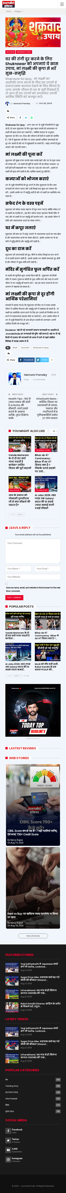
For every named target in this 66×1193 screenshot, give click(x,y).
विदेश (7, 1105)
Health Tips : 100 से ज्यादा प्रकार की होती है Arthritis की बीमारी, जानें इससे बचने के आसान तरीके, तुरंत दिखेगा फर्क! (19, 408)
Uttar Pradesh (11, 1098)
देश (11, 450)
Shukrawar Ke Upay (41, 348)
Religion (10, 52)
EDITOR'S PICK (11, 1092)
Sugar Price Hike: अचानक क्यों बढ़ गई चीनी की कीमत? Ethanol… (40, 979)
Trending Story (24, 52)
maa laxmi (25, 348)
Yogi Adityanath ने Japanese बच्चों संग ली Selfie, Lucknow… (39, 965)
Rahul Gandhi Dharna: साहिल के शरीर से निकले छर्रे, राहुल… (40, 1005)
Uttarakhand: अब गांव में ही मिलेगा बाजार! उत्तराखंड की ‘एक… (39, 992)
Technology (42, 490)
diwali (15, 348)
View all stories (33, 936)
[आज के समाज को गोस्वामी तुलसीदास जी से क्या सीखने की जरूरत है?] (20, 484)
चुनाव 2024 (9, 1111)
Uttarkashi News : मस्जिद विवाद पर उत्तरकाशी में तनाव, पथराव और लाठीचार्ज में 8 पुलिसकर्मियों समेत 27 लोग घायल (47, 408)
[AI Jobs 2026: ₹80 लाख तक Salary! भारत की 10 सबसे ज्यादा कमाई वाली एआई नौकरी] (46, 484)
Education (14, 490)
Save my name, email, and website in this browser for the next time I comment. (33, 589)
